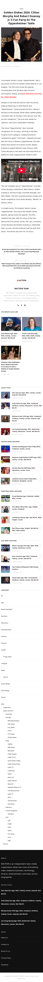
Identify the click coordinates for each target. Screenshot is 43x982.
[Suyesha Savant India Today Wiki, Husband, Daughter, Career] (5, 481)
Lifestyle (4, 663)
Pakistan (9, 807)
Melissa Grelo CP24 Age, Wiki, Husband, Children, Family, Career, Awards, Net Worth (26, 418)
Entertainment (6, 630)
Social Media (5, 684)
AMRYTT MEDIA (19, 976)
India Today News (14, 764)
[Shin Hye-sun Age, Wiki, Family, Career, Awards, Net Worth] (5, 395)
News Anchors (8, 711)
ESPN (9, 831)
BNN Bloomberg (13, 721)
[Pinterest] (25, 305)
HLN (9, 837)
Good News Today (14, 761)
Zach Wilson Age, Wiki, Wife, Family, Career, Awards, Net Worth (9, 336)
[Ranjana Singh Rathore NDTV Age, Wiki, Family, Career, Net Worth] (5, 459)
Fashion (4, 636)
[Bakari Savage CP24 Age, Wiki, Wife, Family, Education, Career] (5, 548)
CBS (9, 821)
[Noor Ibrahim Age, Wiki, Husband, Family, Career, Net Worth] (5, 558)
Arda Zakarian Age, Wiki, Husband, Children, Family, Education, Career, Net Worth (27, 406)
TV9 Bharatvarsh (13, 791)
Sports (5, 677)
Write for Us (5, 951)
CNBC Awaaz (12, 754)
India (7, 741)
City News (11, 727)
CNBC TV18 (12, 757)
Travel (3, 697)
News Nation (12, 781)
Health (3, 650)
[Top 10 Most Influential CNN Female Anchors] (5, 569)
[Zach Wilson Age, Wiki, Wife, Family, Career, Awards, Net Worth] (11, 324)
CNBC (10, 824)
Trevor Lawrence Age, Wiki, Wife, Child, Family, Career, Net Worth (31, 336)
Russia (5, 844)
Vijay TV (10, 794)
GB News (11, 814)
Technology (5, 691)
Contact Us (5, 944)
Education (4, 623)
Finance (4, 643)
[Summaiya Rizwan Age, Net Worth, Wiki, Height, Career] (5, 519)
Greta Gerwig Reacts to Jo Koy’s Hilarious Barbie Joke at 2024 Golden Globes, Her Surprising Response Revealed (21, 251)
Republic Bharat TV (14, 787)
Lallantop (11, 771)
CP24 (9, 731)
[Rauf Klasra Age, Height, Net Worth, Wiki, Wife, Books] (5, 530)
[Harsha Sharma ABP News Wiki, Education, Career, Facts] (5, 470)
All (2, 596)
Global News (12, 737)
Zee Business (12, 801)
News (21, 9)
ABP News (11, 747)
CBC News (11, 724)
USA (7, 817)
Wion (9, 797)
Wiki (2, 704)
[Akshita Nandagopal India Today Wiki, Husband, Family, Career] (5, 449)
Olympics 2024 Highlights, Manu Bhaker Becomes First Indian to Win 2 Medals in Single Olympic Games (10, 366)
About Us (4, 938)
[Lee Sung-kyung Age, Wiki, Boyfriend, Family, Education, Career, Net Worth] (5, 431)
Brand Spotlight (6, 609)
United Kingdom (11, 811)
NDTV (10, 774)
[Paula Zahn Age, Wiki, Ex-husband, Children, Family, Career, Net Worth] (5, 580)
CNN (9, 827)
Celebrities (7, 707)
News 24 (11, 777)
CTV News (11, 734)
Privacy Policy (6, 958)
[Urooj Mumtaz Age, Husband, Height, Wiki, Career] (5, 498)
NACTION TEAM (6, 66)
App (2, 603)
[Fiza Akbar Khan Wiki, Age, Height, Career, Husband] (5, 509)
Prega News (7, 657)
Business (4, 616)
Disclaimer (4, 965)
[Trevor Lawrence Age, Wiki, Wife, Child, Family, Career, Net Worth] (32, 324)
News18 (10, 784)
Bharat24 (11, 751)
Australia (9, 714)
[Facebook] (21, 305)
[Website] (18, 305)
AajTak (10, 744)
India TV (10, 767)
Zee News (11, 804)
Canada (8, 717)
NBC (9, 841)
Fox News (11, 834)
